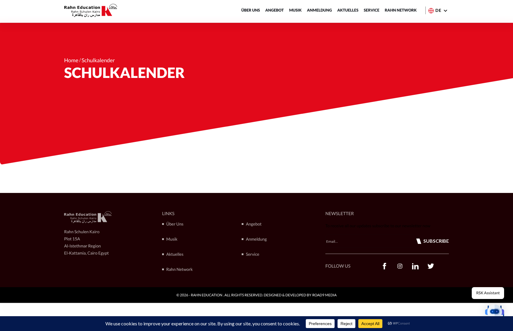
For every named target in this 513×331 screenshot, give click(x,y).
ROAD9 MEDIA (324, 295)
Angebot (274, 10)
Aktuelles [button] (347, 10)
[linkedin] (415, 266)
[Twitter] (431, 266)
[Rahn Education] (90, 10)
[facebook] (384, 266)
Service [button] (371, 10)
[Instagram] (400, 266)
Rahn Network (401, 10)
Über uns (250, 10)
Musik (295, 10)
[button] (494, 312)
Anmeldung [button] (319, 10)
